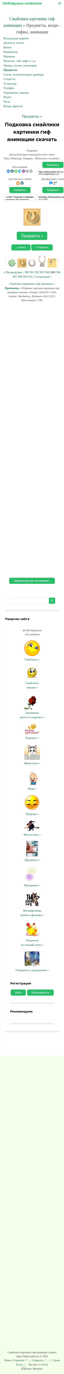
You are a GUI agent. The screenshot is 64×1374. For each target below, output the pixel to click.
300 (26, 272)
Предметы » (32, 116)
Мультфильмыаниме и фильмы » (32, 913)
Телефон (8, 88)
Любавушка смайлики (22, 3)
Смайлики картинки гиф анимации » (32, 580)
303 (42, 272)
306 (58, 272)
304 (47, 272)
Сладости (9, 79)
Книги (7, 47)
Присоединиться (40, 992)
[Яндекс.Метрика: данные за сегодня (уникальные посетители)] (32, 1369)
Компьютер (10, 51)
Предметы (10, 70)
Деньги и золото (13, 42)
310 (30, 276)
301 (32, 272)
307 (14, 276)
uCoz (45, 1364)
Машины (9, 56)
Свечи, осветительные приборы (23, 74)
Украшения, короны (16, 92)
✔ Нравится (42, 247)
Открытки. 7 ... (21, 1360)
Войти (18, 992)
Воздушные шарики (16, 38)
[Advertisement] (32, 439)
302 (37, 272)
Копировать (53, 164)
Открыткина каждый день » (32, 942)
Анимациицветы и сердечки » (32, 715)
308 (20, 276)
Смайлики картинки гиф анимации (31, 283)
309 (25, 276)
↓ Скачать (21, 247)
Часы (6, 101)
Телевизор (9, 83)
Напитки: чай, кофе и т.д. (19, 60)
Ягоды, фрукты (13, 106)
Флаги (7, 97)
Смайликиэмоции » (32, 685)
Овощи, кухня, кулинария (19, 65)
